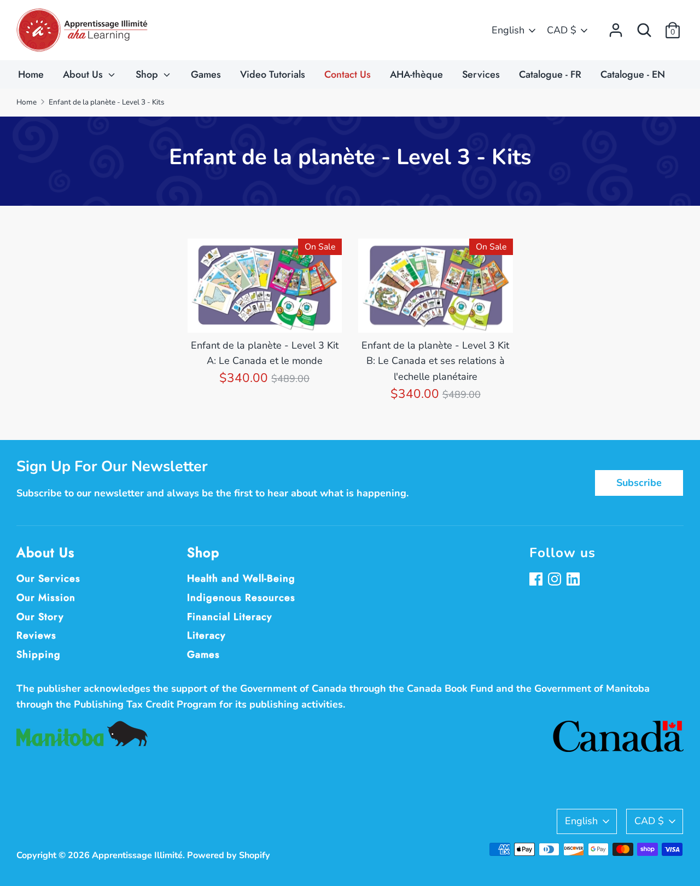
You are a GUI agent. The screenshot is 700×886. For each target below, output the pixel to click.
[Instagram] (555, 580)
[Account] (616, 26)
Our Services (48, 578)
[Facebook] (537, 580)
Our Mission (45, 597)
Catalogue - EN (632, 74)
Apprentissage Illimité (137, 855)
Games (206, 74)
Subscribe (639, 482)
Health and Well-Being (241, 578)
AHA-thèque (416, 74)
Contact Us (347, 74)
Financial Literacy (229, 617)
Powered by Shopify (228, 855)
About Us (84, 74)
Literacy (206, 635)
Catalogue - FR (550, 74)
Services (481, 74)
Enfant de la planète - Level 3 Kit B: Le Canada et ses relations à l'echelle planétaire (435, 361)
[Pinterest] (574, 580)
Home (31, 74)
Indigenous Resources (241, 597)
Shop (148, 74)
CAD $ (561, 30)
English (508, 30)
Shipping (38, 654)
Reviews (36, 635)
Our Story (40, 617)
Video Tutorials (272, 74)
